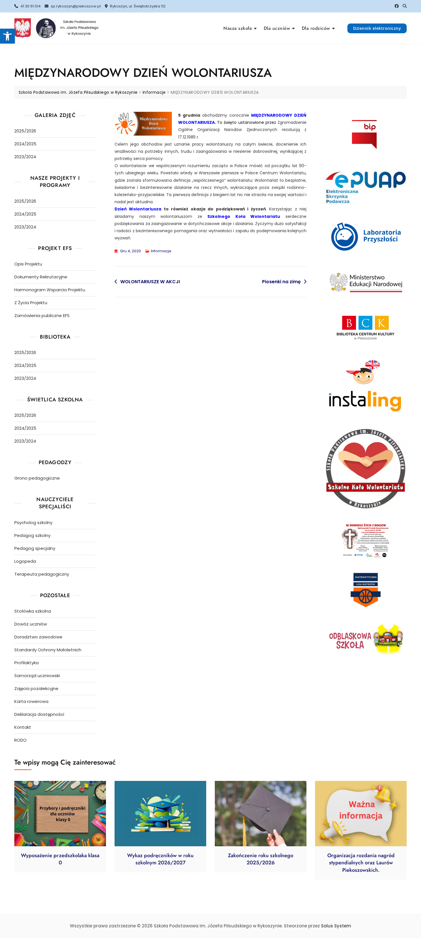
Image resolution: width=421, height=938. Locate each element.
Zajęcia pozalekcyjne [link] (36, 688)
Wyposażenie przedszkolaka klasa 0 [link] (60, 859)
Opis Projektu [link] (28, 264)
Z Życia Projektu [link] (30, 303)
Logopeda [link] (25, 561)
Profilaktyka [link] (26, 663)
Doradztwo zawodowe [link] (38, 637)
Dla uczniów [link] (277, 28)
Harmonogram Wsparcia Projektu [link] (49, 290)
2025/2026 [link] (25, 131)
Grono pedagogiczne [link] (37, 478)
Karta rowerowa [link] (31, 701)
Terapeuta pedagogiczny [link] (41, 574)
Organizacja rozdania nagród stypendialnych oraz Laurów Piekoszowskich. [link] (361, 862)
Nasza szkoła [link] (237, 28)
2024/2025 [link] (25, 144)
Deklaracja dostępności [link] (39, 714)
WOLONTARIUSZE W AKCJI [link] (150, 281)
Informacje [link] (161, 251)
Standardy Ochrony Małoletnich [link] (47, 650)
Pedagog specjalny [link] (34, 548)
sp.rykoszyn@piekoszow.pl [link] (75, 6)
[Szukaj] (405, 6)
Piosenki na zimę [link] (281, 281)
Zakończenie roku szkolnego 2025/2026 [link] (260, 859)
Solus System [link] (336, 926)
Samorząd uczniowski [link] (37, 676)
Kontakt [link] (22, 727)
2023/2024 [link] (25, 157)
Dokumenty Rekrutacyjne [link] (40, 277)
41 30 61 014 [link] (30, 6)
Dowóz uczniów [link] (30, 624)
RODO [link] (20, 740)
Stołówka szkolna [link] (32, 611)
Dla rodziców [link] (316, 28)
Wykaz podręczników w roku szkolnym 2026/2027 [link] (160, 859)
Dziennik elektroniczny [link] (377, 28)
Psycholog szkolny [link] (33, 522)
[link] (7, 36)
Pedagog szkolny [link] (32, 535)
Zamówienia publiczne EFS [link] (42, 315)
